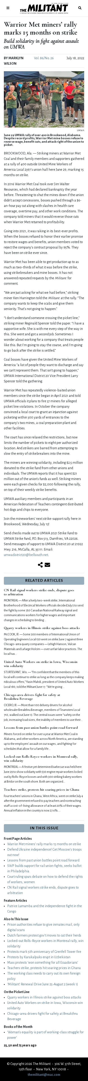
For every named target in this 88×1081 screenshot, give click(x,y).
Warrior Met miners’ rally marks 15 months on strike (44, 844)
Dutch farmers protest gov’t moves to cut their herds (44, 935)
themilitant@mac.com (44, 1074)
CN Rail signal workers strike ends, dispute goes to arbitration (39, 592)
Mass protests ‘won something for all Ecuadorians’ (42, 962)
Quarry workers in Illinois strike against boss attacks (42, 628)
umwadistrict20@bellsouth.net (26, 555)
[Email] (47, 565)
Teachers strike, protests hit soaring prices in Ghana (41, 789)
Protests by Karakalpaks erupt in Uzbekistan (38, 957)
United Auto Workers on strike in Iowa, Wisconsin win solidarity (40, 664)
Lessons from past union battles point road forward (41, 727)
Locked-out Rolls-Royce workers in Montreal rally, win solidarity (41, 758)
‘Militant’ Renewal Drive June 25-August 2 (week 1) (42, 984)
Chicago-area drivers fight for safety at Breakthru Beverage (32, 697)
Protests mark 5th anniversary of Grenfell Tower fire (44, 951)
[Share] (40, 565)
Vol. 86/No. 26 (44, 58)
